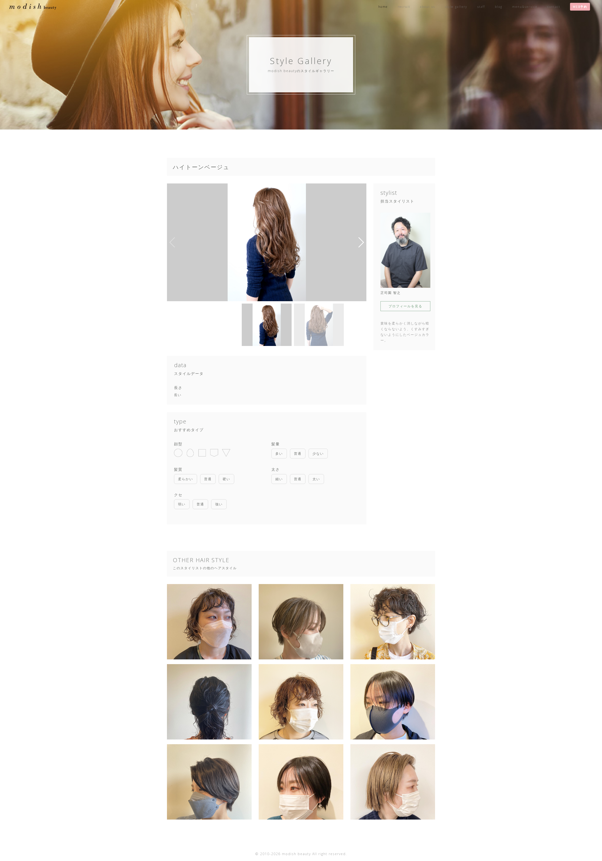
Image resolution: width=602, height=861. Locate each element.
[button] (361, 242)
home (383, 7)
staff (481, 7)
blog (499, 7)
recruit (404, 7)
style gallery (456, 7)
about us (427, 7)
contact (553, 7)
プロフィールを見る (405, 306)
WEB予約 (580, 7)
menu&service (525, 7)
